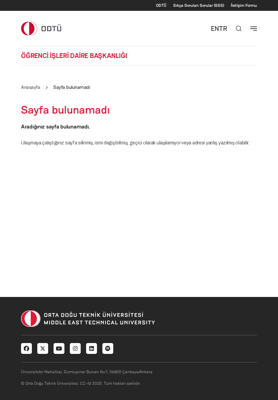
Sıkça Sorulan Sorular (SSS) (198, 5)
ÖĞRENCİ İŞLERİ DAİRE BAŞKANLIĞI (74, 56)
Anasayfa (30, 87)
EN (215, 28)
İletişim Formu (244, 5)
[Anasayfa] (41, 28)
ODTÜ (161, 5)
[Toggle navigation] (253, 28)
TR (223, 28)
